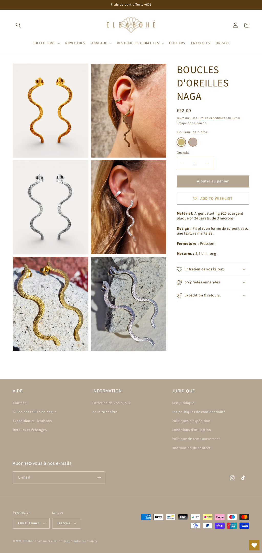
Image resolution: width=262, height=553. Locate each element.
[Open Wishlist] (254, 545)
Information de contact (191, 448)
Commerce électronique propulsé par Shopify (67, 541)
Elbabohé (29, 541)
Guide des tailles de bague (35, 412)
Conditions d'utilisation (191, 430)
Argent (192, 142)
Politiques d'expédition (191, 421)
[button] (18, 25)
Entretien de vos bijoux (111, 403)
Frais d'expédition (212, 118)
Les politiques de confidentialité (198, 412)
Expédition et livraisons (32, 421)
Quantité (183, 152)
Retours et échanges (30, 430)
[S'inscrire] (99, 477)
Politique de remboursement (196, 438)
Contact (19, 403)
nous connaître (104, 412)
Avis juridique (183, 403)
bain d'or (181, 142)
